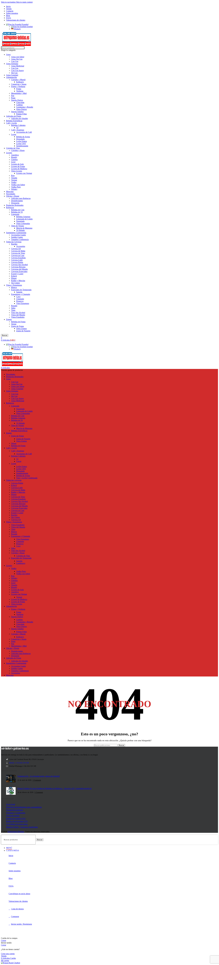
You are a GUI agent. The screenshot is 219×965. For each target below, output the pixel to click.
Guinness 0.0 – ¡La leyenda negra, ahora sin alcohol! (38, 776)
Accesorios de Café (24, 132)
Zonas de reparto (13, 816)
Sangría (19, 292)
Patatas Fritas (21, 114)
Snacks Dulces (17, 100)
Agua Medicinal (17, 66)
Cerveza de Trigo (18, 253)
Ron (13, 175)
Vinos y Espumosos (14, 285)
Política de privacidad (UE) (17, 821)
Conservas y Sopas (18, 84)
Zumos (9, 319)
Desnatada (20, 139)
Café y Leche (11, 123)
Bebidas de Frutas (18, 322)
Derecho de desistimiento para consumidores (24, 807)
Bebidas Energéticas (14, 121)
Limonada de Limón (24, 219)
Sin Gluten (15, 283)
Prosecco (19, 301)
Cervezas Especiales (19, 271)
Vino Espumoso (22, 303)
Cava (18, 296)
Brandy (14, 157)
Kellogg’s (20, 637)
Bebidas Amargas (23, 217)
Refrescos (10, 207)
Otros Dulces (21, 109)
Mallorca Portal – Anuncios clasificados (22, 827)
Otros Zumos (21, 328)
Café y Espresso (17, 130)
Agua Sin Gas (16, 59)
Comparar (15, 916)
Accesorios (20, 246)
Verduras (19, 91)
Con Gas (14, 61)
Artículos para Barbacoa (21, 198)
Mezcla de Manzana (24, 228)
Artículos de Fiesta (13, 116)
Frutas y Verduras (18, 86)
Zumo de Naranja (23, 331)
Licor (13, 162)
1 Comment (37, 780)
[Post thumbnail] (11, 779)
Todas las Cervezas (13, 242)
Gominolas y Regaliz (24, 107)
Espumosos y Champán (20, 294)
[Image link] (15, 750)
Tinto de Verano (17, 226)
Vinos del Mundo (18, 315)
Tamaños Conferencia (20, 239)
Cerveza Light (17, 260)
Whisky (14, 189)
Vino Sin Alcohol (18, 312)
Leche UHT (21, 143)
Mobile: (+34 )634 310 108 (19, 763)
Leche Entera (21, 141)
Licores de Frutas (18, 166)
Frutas (18, 89)
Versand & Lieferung (14, 810)
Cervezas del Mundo (19, 269)
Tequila (14, 178)
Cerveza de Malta (18, 251)
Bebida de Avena (23, 137)
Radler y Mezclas (18, 281)
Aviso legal (10, 804)
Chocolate (20, 102)
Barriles (14, 244)
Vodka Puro (16, 187)
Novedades (10, 194)
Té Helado (20, 230)
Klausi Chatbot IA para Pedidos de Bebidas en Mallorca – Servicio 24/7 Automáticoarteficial (54, 788)
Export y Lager (17, 274)
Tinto (13, 310)
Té (17, 127)
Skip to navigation (8, 2)
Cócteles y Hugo (18, 150)
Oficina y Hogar (12, 196)
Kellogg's (20, 82)
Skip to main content (24, 2)
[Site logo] (16, 45)
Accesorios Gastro (18, 235)
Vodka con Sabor (18, 185)
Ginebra (14, 159)
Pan (12, 96)
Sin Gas (14, 73)
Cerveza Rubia (17, 262)
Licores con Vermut (24, 173)
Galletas (19, 105)
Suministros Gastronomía (16, 233)
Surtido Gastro (17, 237)
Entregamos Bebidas (16, 832)
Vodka (13, 182)
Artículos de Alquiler (19, 118)
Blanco (14, 287)
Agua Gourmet (12, 75)
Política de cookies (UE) (16, 818)
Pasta (13, 98)
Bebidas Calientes (18, 125)
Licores (9, 153)
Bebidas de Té (17, 212)
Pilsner (14, 278)
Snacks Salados (17, 112)
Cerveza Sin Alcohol (19, 265)
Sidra (13, 308)
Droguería (15, 203)
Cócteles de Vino (13, 148)
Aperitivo (15, 155)
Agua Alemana (12, 64)
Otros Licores (16, 171)
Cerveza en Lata (17, 255)
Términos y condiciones (15, 813)
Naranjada (20, 221)
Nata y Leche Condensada (26, 478)
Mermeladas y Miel (19, 93)
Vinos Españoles (17, 317)
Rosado (14, 306)
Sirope (13, 324)
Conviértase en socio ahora (17, 824)
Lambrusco (20, 563)
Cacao (18, 461)
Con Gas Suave (17, 70)
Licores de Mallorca (19, 169)
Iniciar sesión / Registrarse (21, 924)
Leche (13, 134)
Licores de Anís (17, 164)
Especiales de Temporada (21, 290)
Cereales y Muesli (18, 80)
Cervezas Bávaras (18, 267)
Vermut (14, 180)
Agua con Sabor (17, 57)
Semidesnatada (22, 146)
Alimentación (11, 77)
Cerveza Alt (16, 249)
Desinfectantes (17, 201)
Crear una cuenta (8, 954)
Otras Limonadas (23, 223)
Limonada (15, 214)
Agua (8, 54)
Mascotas (10, 191)
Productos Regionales (14, 205)
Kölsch (14, 276)
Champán (20, 299)
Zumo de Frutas (17, 326)
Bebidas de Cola (17, 210)
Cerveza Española (18, 258)
